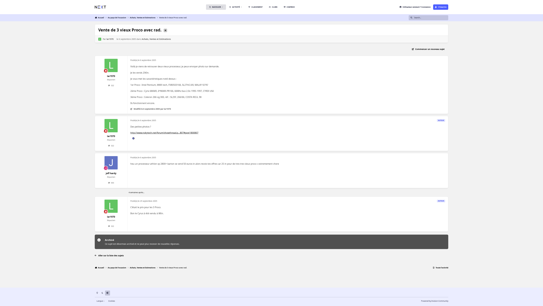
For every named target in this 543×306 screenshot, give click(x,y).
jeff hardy (111, 173)
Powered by (434, 301)
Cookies (111, 301)
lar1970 (110, 39)
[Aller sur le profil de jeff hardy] (111, 162)
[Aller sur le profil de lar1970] (99, 39)
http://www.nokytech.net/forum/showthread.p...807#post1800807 (164, 132)
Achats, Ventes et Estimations (156, 39)
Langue (100, 301)
